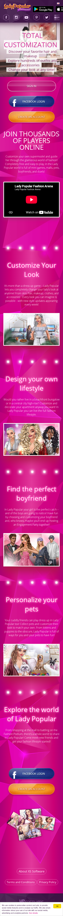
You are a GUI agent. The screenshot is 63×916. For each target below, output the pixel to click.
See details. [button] (33, 913)
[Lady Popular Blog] (57, 17)
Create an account (31, 117)
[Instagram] (16, 17)
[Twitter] (47, 17)
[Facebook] (6, 17)
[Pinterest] (37, 17)
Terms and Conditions (21, 882)
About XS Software (32, 871)
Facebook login (34, 101)
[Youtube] (26, 17)
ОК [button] (57, 906)
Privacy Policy (47, 882)
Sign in (31, 86)
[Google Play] (43, 9)
